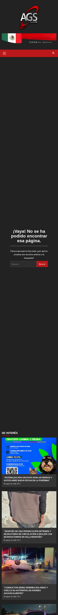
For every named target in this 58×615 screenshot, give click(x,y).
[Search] (53, 53)
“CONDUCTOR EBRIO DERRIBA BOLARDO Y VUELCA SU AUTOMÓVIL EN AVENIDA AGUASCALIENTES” (26, 590)
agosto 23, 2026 (11, 484)
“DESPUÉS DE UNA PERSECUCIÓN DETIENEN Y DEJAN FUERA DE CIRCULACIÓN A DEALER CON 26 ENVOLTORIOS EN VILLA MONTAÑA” (28, 534)
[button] (4, 53)
